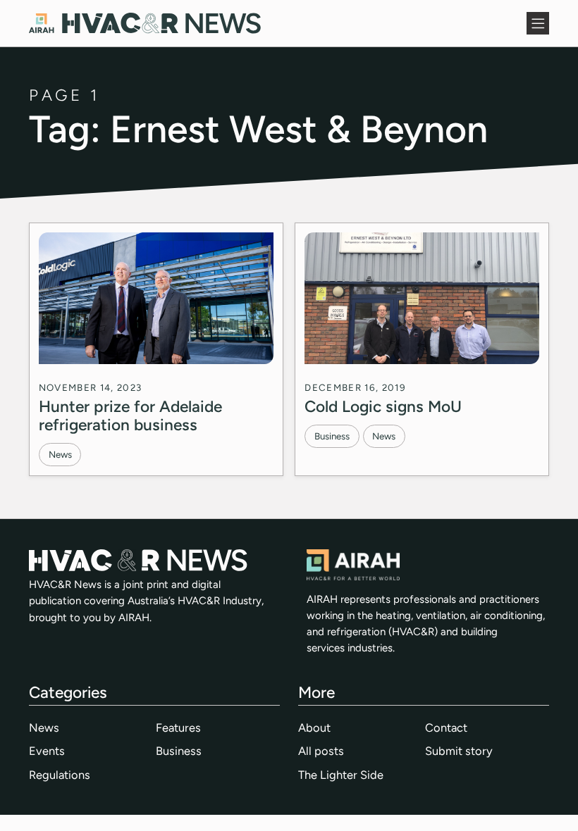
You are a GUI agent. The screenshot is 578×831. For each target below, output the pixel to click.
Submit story (459, 751)
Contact (446, 727)
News (60, 454)
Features (178, 727)
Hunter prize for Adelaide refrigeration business (130, 415)
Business (332, 436)
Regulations (59, 775)
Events (47, 751)
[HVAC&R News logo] (145, 23)
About (314, 727)
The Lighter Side (340, 775)
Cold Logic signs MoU (383, 406)
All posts (321, 751)
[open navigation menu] (538, 23)
